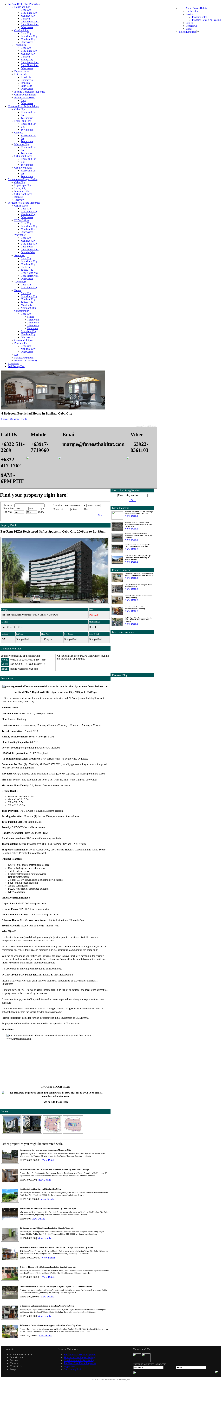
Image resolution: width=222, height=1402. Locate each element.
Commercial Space (24, 340)
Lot (22, 115)
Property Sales (199, 17)
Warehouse (20, 234)
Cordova (25, 18)
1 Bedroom (33, 319)
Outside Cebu (28, 252)
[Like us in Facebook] (137, 1361)
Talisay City (27, 59)
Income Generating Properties (29, 91)
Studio (30, 316)
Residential (26, 77)
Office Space (21, 205)
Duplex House (21, 71)
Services (190, 14)
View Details (20, 419)
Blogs (189, 28)
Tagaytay (19, 199)
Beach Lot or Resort (24, 97)
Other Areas (27, 27)
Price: (56, 509)
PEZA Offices (21, 220)
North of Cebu (28, 308)
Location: (58, 505)
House (17, 290)
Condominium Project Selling (23, 179)
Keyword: (8, 505)
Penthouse (32, 328)
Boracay (18, 196)
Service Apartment (23, 357)
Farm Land (26, 85)
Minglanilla (27, 305)
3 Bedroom (33, 325)
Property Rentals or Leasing (206, 20)
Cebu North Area (30, 24)
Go (132, 500)
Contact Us (191, 25)
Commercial (27, 80)
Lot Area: (8, 511)
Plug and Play (21, 343)
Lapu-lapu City (28, 331)
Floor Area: (9, 508)
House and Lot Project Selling (23, 106)
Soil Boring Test (16, 366)
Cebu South (27, 246)
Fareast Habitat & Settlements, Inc (116, 1380)
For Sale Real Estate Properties (23, 4)
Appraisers (13, 363)
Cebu (23, 100)
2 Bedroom (33, 322)
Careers (189, 22)
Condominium (21, 30)
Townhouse (20, 45)
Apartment (19, 255)
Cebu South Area (30, 21)
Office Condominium (25, 94)
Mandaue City (28, 15)
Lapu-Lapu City (29, 12)
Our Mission (192, 11)
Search (101, 515)
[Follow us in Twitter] (146, 1361)
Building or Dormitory (25, 360)
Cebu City (26, 9)
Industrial (25, 83)
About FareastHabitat (197, 8)
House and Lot (22, 7)
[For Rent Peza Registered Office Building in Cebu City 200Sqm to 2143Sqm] (12, 1132)
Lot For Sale (20, 74)
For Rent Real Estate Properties (24, 202)
